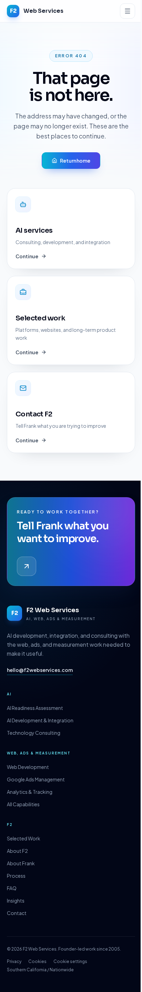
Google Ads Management (36, 779)
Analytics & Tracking (29, 792)
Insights (15, 900)
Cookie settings (70, 961)
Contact (17, 913)
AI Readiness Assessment (35, 708)
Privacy (14, 961)
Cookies (37, 961)
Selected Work (23, 838)
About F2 (17, 851)
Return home (75, 160)
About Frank (21, 863)
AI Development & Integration (40, 720)
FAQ (12, 888)
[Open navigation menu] (127, 11)
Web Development (28, 767)
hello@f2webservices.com (40, 670)
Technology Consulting (33, 733)
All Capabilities (23, 804)
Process (16, 876)
